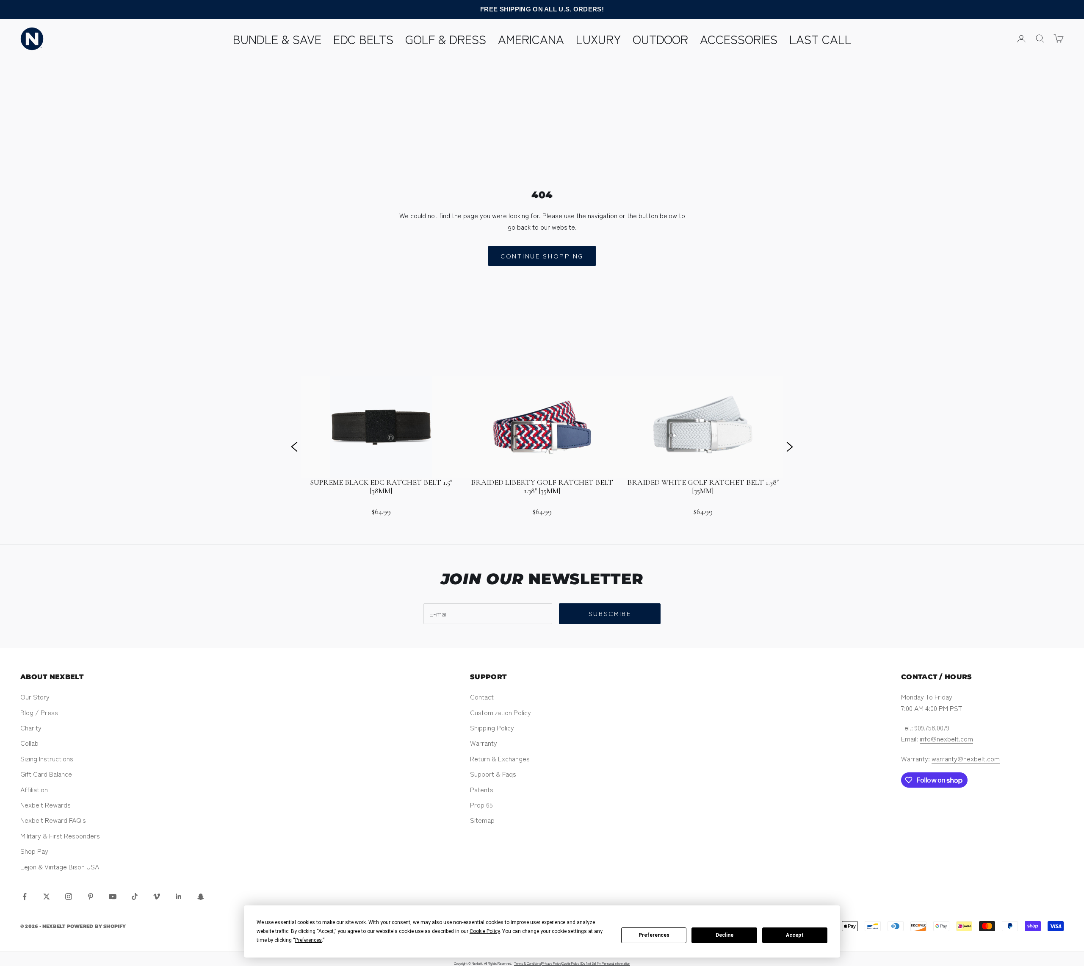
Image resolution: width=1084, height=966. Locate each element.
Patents (481, 789)
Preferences (654, 935)
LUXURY (598, 38)
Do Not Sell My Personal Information (605, 963)
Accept (795, 935)
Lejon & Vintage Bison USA (59, 866)
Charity (30, 727)
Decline (724, 935)
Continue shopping (542, 255)
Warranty (483, 743)
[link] (381, 446)
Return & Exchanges (500, 758)
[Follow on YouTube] (112, 896)
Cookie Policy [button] (485, 931)
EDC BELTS (363, 38)
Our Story (35, 696)
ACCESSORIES (738, 38)
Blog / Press (39, 712)
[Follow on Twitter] (46, 896)
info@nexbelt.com (946, 738)
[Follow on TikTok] (134, 896)
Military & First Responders (60, 835)
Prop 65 (481, 804)
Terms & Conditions (527, 963)
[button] (294, 446)
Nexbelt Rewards (45, 804)
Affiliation (34, 789)
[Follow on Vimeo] (156, 896)
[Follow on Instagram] (68, 896)
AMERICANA (531, 38)
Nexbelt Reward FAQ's (53, 820)
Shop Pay (34, 851)
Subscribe (610, 613)
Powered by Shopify (96, 926)
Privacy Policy (551, 963)
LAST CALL (820, 38)
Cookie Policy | (571, 963)
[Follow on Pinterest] (90, 896)
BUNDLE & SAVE (277, 38)
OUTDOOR (660, 38)
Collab (29, 743)
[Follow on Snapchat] (200, 896)
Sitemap (482, 820)
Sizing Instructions (46, 758)
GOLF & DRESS (445, 38)
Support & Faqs (493, 774)
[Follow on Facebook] (24, 896)
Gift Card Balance (46, 774)
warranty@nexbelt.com (966, 758)
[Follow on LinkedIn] (178, 896)
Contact (482, 696)
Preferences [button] (308, 940)
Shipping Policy (492, 727)
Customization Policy (500, 712)
